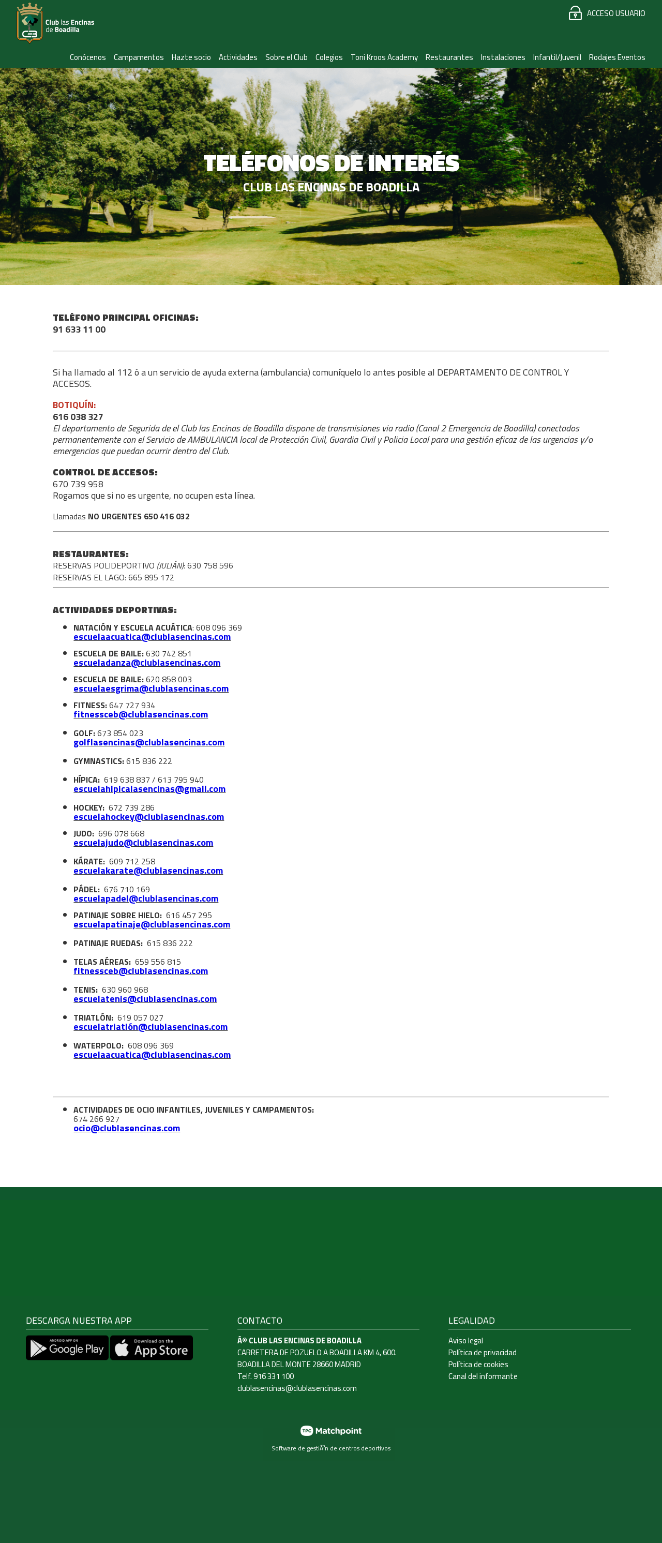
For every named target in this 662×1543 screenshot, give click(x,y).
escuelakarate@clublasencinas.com (148, 870)
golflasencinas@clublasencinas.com (148, 742)
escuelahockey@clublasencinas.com (148, 816)
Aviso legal (465, 1340)
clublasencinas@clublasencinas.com (297, 1388)
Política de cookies (478, 1364)
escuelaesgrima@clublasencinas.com (151, 688)
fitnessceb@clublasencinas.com (140, 714)
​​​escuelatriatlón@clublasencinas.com (150, 1026)
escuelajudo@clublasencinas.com (143, 842)
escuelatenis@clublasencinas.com (145, 999)
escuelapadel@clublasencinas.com (145, 898)
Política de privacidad (482, 1352)
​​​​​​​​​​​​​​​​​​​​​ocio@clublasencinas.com (126, 1128)
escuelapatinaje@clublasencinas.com (151, 924)
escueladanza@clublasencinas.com (146, 662)
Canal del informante (483, 1376)
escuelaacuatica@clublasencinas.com (152, 636)
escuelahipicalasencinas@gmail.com (149, 789)
